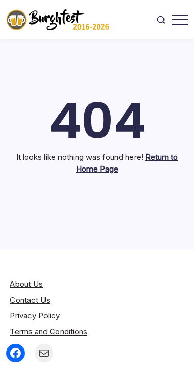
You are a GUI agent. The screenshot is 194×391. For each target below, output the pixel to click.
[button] (161, 19)
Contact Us (30, 300)
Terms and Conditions (48, 332)
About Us (26, 284)
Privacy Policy (35, 315)
